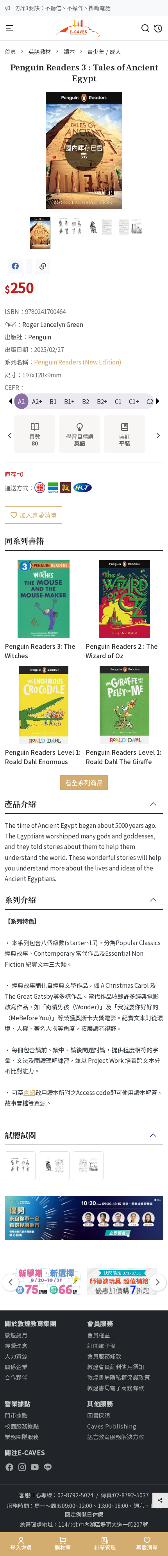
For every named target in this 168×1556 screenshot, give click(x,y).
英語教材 (40, 51)
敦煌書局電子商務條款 (115, 1388)
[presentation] (9, 436)
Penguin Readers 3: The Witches (40, 650)
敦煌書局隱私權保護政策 (118, 1377)
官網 (29, 1092)
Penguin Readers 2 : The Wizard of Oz (122, 650)
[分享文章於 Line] (29, 266)
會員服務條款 (104, 1356)
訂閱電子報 (101, 1345)
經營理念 (16, 1345)
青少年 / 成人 (104, 51)
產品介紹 (20, 804)
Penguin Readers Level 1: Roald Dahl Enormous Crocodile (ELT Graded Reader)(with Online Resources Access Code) (42, 756)
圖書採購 (98, 1415)
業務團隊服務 (22, 1436)
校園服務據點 (22, 1426)
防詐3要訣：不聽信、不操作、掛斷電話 (62, 8)
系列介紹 (20, 900)
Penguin (39, 336)
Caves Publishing (111, 1426)
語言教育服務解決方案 (115, 1436)
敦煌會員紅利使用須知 (115, 1366)
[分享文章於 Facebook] (15, 266)
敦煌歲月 (16, 1335)
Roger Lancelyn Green (52, 324)
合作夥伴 (16, 1377)
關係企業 (16, 1366)
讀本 (69, 51)
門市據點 (16, 1415)
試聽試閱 (20, 1136)
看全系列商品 (84, 782)
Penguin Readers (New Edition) (78, 361)
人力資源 (16, 1356)
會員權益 (98, 1335)
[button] (157, 401)
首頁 (10, 51)
